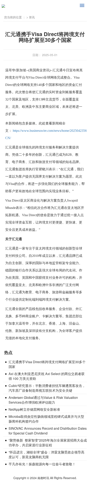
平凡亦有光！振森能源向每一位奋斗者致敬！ (42, 464)
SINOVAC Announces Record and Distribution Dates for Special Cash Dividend (48, 431)
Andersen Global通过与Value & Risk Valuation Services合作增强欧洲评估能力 (43, 400)
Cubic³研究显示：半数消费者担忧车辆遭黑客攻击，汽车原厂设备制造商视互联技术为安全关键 (47, 388)
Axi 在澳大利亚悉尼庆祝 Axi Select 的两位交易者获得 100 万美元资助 (47, 376)
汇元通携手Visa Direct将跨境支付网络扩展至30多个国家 (47, 364)
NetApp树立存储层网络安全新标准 (34, 409)
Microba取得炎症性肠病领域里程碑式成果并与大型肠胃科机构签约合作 (46, 419)
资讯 (32, 17)
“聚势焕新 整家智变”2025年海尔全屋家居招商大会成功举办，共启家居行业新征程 (48, 442)
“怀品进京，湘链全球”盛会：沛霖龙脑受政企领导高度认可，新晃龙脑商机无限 (46, 454)
